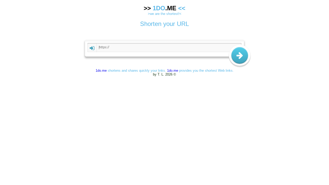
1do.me (101, 70)
